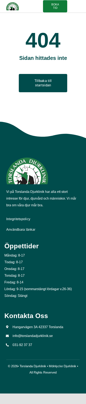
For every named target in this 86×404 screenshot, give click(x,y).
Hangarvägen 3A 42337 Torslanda (38, 327)
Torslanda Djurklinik (33, 366)
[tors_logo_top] (27, 159)
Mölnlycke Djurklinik (62, 366)
